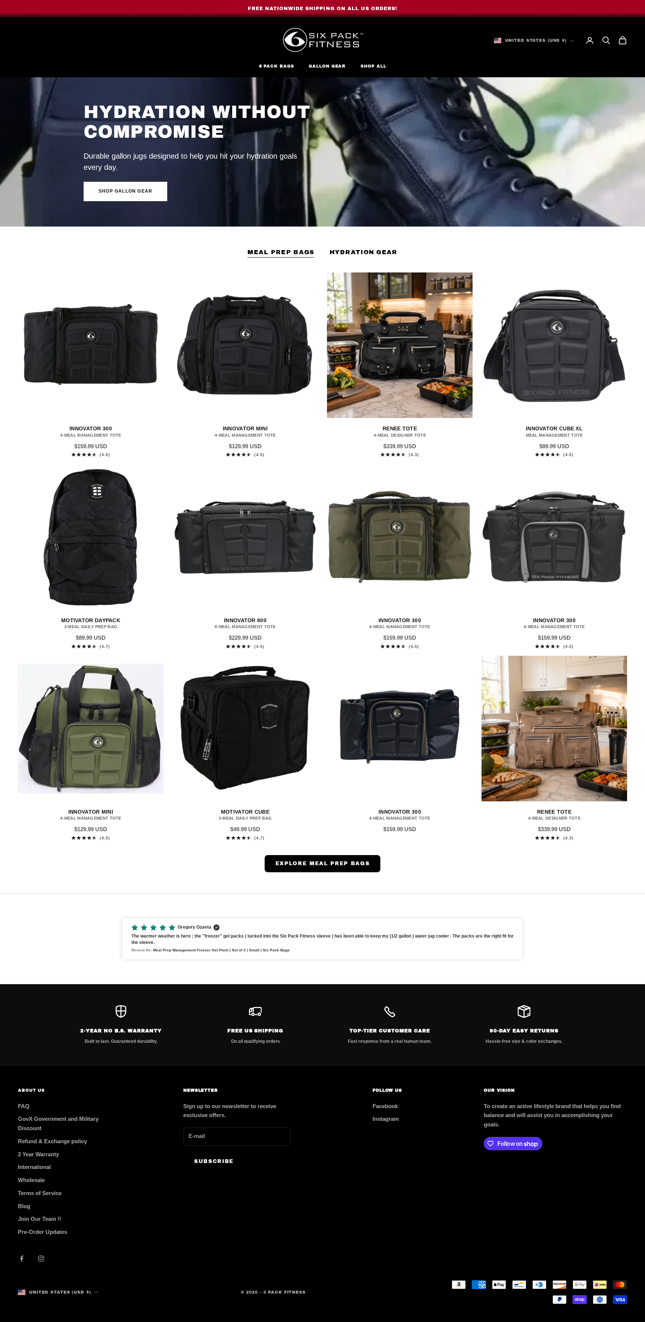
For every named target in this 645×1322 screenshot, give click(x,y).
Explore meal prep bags (322, 863)
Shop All (373, 66)
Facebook (385, 1106)
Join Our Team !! (39, 1219)
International (34, 1167)
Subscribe (214, 1161)
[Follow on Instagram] (41, 1258)
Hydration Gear (364, 252)
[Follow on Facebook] (21, 1258)
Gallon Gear (327, 66)
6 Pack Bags (276, 66)
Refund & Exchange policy (52, 1141)
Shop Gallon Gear (125, 191)
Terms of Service (40, 1193)
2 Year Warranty (38, 1154)
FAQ (23, 1106)
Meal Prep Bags (280, 252)
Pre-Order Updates (42, 1232)
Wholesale (31, 1180)
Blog (24, 1206)
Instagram (386, 1119)
